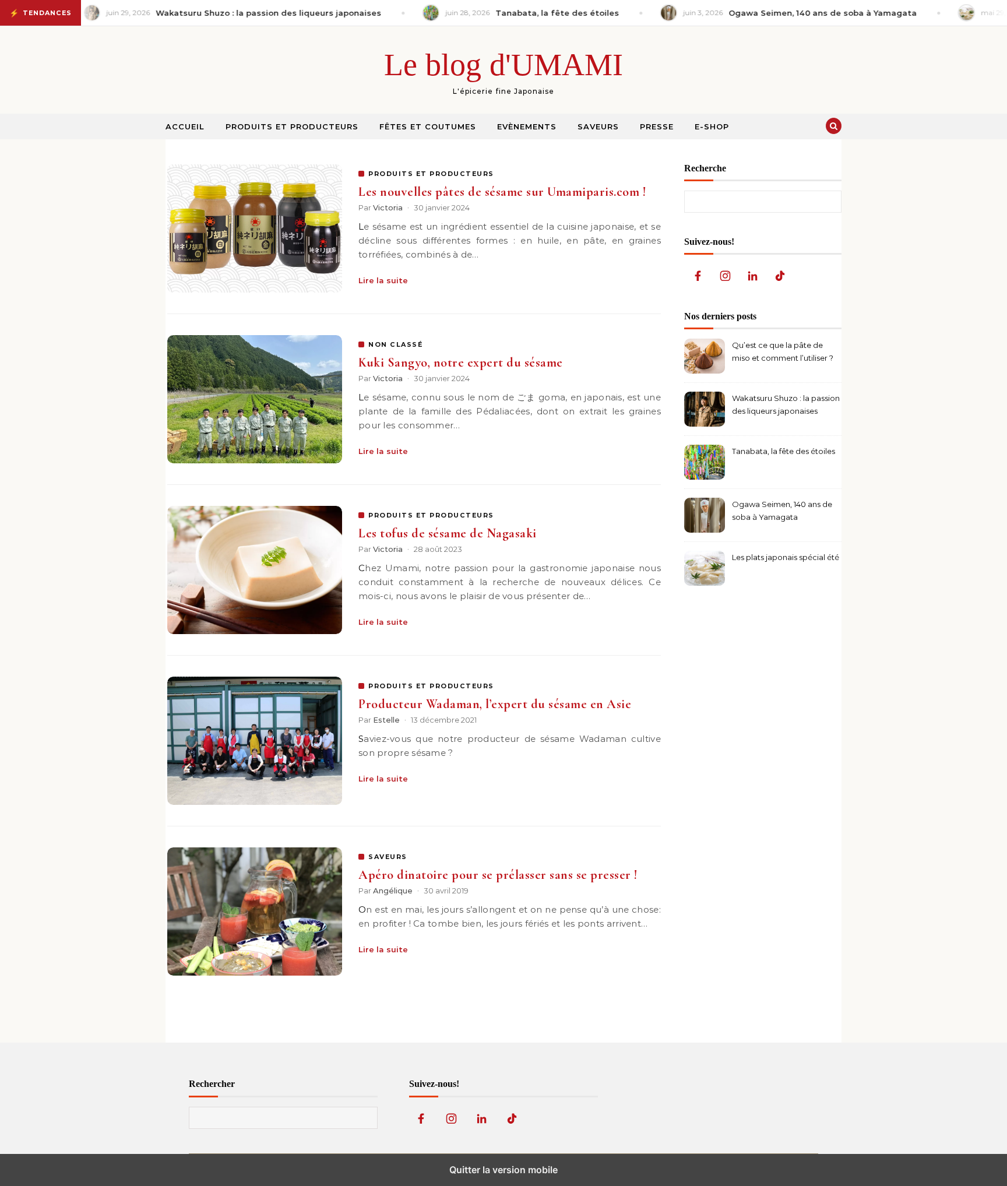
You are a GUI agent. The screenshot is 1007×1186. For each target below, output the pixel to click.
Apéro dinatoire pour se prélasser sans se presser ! (498, 874)
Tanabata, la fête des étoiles (783, 451)
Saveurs (598, 126)
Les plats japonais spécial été (785, 557)
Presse (657, 126)
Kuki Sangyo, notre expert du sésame (460, 362)
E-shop (712, 126)
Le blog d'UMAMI (503, 64)
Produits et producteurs (292, 126)
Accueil (185, 126)
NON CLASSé (395, 344)
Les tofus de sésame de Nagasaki (447, 533)
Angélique (393, 890)
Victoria (388, 207)
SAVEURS (387, 857)
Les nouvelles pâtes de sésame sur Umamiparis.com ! (502, 191)
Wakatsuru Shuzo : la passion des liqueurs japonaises (786, 404)
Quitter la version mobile (503, 1170)
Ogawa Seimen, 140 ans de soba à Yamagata (782, 510)
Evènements (527, 126)
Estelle (386, 719)
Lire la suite (383, 280)
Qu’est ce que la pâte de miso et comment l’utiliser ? (782, 351)
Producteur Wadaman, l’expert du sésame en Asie (494, 704)
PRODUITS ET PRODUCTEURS (431, 174)
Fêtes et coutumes (427, 126)
